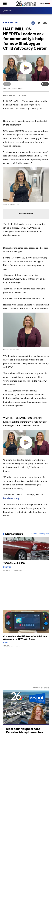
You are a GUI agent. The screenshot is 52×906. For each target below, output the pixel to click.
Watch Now (44, 4)
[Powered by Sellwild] (45, 688)
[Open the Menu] (4, 4)
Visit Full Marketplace (40, 534)
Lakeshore (10, 22)
